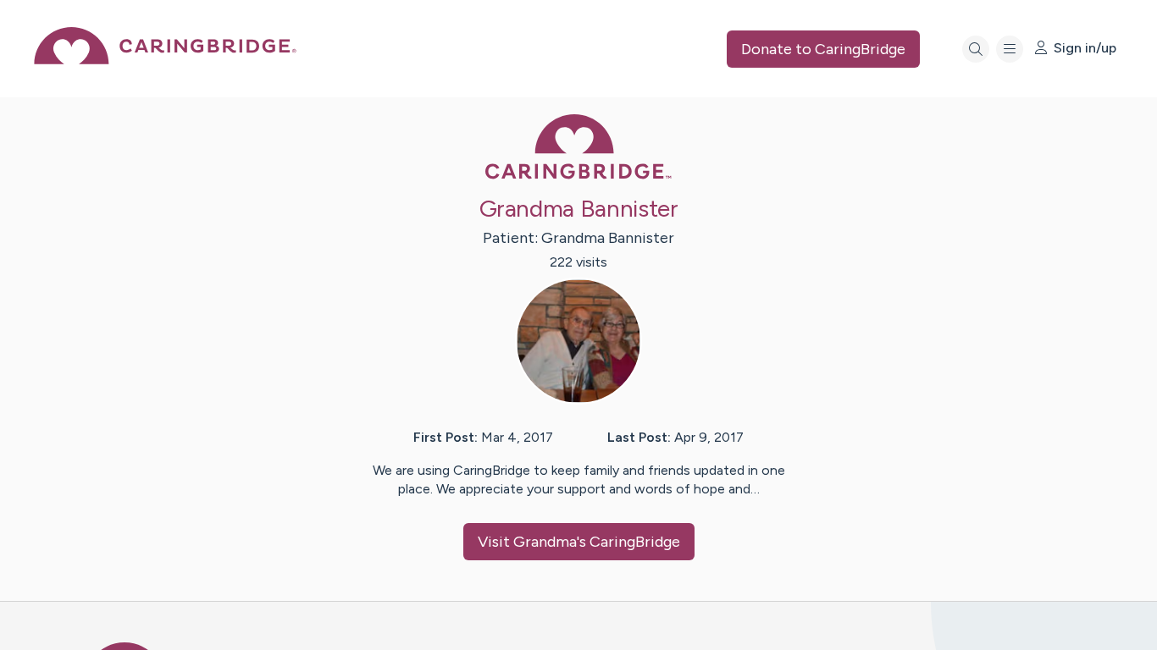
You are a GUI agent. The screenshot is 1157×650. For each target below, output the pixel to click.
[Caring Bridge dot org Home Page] (165, 60)
